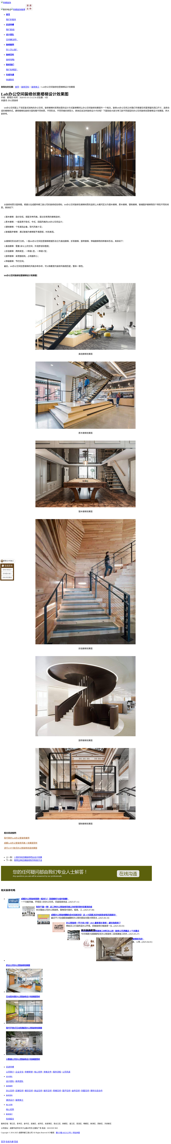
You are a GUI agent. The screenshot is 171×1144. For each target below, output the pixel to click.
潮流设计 (10, 1100)
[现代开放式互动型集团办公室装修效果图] (24, 1023)
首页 (17, 87)
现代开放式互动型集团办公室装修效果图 (24, 1028)
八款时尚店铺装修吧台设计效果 (28, 857)
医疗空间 (66, 1091)
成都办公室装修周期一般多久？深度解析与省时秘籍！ (45, 899)
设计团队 (9, 1077)
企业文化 (19, 1072)
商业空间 (38, 1091)
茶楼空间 (57, 1091)
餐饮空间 (29, 1091)
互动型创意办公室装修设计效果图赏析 (23, 997)
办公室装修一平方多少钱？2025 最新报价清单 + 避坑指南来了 (93, 923)
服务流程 (57, 1072)
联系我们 (9, 1114)
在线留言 (10, 1119)
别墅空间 (85, 1091)
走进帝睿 (10, 1067)
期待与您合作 (97, 1091)
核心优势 (38, 1072)
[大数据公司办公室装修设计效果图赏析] (24, 1054)
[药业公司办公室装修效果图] (114, 960)
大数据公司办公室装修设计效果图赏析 (23, 1059)
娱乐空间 (48, 1091)
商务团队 (19, 1081)
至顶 (3, 1142)
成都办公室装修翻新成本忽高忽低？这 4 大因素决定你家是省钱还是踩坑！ (84, 915)
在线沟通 (10, 1142)
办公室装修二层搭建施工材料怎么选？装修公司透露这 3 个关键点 (110, 931)
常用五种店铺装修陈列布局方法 (28, 860)
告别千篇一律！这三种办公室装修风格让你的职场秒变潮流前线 (64, 907)
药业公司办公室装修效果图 (18, 965)
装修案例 (9, 1086)
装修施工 (35, 87)
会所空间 (76, 1091)
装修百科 (25, 87)
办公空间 (10, 1091)
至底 (16, 1142)
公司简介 (10, 1072)
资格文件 (48, 1072)
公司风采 (66, 1072)
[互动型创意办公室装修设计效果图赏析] (24, 992)
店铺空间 (19, 1091)
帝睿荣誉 (29, 1072)
